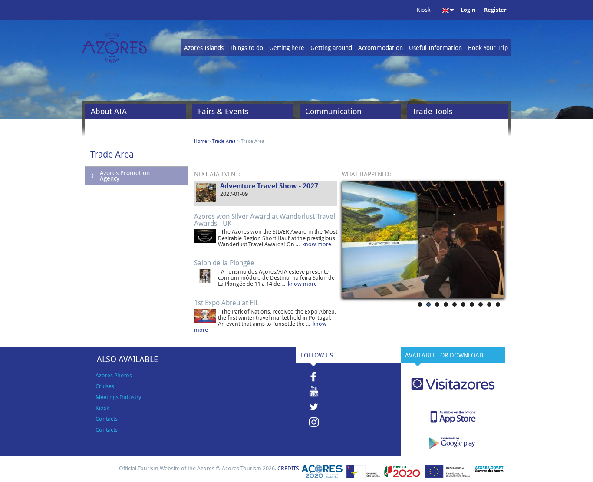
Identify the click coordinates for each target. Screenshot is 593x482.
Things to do (246, 47)
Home (200, 141)
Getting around (331, 47)
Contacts (107, 419)
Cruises (105, 386)
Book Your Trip (488, 47)
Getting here (286, 47)
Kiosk (102, 408)
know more (316, 244)
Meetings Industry (118, 397)
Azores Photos (114, 375)
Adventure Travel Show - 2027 (269, 186)
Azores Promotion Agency (125, 175)
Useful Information (435, 47)
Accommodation (380, 47)
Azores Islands (204, 47)
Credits (288, 468)
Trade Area (224, 141)
